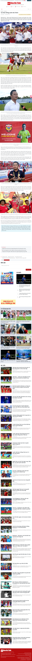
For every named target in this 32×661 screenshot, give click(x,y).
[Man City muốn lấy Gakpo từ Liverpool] (8, 329)
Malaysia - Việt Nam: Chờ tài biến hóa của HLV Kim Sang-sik (21, 536)
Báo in (13, 6)
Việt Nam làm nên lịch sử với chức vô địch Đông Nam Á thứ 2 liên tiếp (21, 368)
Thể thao (2, 11)
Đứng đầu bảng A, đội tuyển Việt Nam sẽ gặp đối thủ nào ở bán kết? (21, 638)
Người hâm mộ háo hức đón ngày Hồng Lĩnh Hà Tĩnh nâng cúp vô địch (14, 248)
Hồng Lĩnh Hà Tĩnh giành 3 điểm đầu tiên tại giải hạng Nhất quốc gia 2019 (14, 251)
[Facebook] (22, 0)
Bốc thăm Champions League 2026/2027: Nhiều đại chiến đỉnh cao (23, 361)
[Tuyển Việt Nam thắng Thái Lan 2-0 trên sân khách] (6, 455)
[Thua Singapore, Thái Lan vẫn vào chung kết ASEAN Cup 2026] (6, 501)
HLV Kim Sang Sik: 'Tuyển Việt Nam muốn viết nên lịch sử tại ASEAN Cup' (21, 406)
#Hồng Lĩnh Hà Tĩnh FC (11, 256)
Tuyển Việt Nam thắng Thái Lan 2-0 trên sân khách (20, 453)
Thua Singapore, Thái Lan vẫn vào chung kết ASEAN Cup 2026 (20, 499)
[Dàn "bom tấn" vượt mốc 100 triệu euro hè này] (23, 279)
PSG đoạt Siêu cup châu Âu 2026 (20, 563)
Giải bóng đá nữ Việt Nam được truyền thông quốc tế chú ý (8, 322)
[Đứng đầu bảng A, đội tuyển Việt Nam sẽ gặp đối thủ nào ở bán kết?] (6, 640)
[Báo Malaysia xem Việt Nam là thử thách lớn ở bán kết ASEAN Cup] (6, 622)
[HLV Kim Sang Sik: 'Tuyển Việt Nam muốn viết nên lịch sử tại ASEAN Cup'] (6, 409)
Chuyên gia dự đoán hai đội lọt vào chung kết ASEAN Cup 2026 (20, 601)
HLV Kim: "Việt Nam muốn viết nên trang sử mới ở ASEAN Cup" (20, 471)
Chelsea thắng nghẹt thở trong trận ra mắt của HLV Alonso (21, 416)
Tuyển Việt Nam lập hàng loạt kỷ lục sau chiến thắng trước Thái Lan (21, 434)
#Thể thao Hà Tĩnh (4, 256)
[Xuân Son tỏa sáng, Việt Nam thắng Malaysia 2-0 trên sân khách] (6, 529)
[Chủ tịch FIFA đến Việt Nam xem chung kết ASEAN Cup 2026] (6, 399)
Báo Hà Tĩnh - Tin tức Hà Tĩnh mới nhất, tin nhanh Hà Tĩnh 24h (16, 3)
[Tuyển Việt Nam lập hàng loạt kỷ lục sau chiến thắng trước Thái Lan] (6, 436)
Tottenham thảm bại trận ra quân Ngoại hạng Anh (20, 443)
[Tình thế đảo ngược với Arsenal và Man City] (6, 520)
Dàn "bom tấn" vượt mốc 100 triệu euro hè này (24, 282)
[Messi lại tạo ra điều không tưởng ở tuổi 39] (23, 315)
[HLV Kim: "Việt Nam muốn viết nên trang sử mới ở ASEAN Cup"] (6, 473)
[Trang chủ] (2, 9)
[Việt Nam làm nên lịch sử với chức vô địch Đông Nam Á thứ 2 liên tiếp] (6, 370)
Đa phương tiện (18, 6)
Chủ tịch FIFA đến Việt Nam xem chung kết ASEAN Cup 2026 (21, 397)
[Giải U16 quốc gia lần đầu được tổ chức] (6, 557)
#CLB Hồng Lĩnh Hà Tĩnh (18, 256)
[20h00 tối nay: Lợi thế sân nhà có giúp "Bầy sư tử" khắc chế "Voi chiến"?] (6, 547)
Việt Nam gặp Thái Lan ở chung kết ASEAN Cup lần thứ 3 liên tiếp (20, 490)
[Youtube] (24, 0)
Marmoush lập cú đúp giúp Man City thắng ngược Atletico (21, 610)
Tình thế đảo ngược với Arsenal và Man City (21, 517)
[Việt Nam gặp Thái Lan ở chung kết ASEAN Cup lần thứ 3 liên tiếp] (6, 492)
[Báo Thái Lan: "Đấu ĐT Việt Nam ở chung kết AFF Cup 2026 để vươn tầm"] (6, 585)
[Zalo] (25, 0)
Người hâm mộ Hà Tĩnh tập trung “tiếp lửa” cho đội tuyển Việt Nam (21, 462)
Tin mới (9, 6)
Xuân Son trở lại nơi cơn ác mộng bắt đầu (21, 480)
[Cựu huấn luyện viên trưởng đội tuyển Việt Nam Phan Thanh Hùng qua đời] (6, 594)
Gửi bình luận (28, 269)
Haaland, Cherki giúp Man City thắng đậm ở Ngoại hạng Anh (7, 348)
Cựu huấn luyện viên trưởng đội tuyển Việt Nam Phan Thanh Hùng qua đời (21, 592)
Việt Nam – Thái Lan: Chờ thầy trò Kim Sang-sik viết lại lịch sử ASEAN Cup (21, 377)
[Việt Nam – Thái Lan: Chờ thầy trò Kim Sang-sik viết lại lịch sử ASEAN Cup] (6, 379)
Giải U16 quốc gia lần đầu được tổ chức (21, 554)
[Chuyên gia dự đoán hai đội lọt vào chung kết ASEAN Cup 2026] (6, 603)
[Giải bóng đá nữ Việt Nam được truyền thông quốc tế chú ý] (8, 315)
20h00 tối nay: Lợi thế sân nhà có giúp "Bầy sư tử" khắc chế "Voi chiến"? (21, 545)
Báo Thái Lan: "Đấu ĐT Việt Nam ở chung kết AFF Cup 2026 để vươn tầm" (21, 582)
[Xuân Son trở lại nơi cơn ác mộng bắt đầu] (6, 483)
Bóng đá (5, 11)
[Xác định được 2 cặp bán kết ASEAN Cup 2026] (6, 631)
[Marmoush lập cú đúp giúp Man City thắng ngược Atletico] (6, 612)
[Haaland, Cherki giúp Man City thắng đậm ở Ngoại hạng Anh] (8, 341)
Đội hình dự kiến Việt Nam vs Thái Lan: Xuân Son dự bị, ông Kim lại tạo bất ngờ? (24, 286)
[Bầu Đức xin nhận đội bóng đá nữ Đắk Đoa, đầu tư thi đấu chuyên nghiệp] (23, 341)
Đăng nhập (29, 0)
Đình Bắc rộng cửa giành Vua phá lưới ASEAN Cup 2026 (21, 573)
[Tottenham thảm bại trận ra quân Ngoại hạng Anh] (6, 446)
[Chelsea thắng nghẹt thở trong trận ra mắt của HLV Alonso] (6, 418)
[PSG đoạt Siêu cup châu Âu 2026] (6, 566)
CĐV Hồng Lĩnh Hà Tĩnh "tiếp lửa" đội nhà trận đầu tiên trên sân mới (14, 250)
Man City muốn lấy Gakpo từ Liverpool (8, 334)
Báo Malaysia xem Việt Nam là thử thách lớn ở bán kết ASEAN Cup (20, 619)
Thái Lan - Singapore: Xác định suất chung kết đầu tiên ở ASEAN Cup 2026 (21, 508)
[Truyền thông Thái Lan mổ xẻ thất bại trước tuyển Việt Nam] (6, 427)
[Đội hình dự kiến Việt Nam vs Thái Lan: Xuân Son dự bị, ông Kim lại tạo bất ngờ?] (6, 389)
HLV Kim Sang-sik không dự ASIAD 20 (24, 297)
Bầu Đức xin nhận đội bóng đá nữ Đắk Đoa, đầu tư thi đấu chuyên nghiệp (24, 290)
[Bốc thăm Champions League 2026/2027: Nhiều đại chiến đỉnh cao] (23, 355)
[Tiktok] (23, 0)
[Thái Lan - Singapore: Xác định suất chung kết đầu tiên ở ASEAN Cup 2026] (6, 510)
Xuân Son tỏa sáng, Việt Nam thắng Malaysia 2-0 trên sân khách (20, 527)
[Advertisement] (16, 238)
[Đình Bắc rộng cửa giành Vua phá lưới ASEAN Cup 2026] (6, 575)
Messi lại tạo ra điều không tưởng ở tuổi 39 (23, 322)
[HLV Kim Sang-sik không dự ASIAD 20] (23, 329)
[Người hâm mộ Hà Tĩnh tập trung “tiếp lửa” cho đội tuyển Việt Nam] (6, 464)
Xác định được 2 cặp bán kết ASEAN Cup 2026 (20, 629)
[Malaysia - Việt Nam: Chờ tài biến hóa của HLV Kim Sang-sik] (6, 538)
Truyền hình (24, 6)
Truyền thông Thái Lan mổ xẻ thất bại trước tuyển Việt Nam (24, 294)
